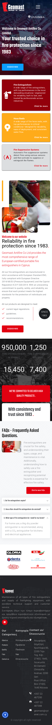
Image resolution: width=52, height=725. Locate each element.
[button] (38, 7)
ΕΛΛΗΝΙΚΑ (38, 17)
